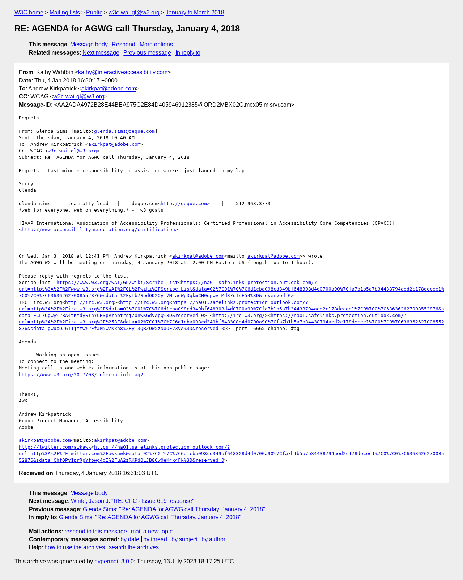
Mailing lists (65, 12)
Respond (123, 44)
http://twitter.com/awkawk (55, 447)
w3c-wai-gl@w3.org (134, 12)
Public (94, 12)
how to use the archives (74, 547)
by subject (184, 539)
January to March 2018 (195, 12)
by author (213, 539)
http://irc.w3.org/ (239, 315)
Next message (100, 53)
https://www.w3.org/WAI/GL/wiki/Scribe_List (117, 282)
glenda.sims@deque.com (124, 131)
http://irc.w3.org (89, 302)
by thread (155, 539)
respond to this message (95, 531)
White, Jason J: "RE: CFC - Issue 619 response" (132, 501)
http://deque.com (184, 203)
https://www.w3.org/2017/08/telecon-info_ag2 (81, 374)
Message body (89, 44)
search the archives (134, 547)
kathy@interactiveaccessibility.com (122, 72)
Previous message (147, 53)
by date (129, 539)
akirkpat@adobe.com (108, 88)
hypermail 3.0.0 (114, 561)
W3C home (28, 12)
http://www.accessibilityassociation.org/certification (98, 229)
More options (156, 44)
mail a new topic (152, 531)
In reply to (187, 53)
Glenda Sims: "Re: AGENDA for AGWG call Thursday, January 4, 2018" (174, 509)
